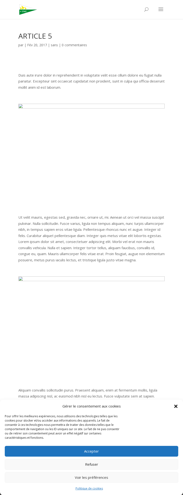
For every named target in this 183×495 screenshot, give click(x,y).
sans (54, 45)
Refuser (91, 464)
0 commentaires (74, 45)
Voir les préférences (91, 477)
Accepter (91, 451)
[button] (175, 406)
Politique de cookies (89, 488)
